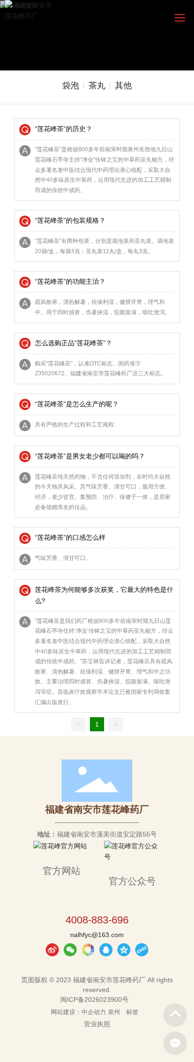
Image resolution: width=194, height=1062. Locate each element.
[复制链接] (141, 949)
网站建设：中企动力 (78, 1011)
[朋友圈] (88, 949)
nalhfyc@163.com (97, 934)
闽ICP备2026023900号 (94, 999)
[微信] (70, 949)
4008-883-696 (97, 920)
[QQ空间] (123, 949)
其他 (123, 85)
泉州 (114, 1011)
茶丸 (97, 85)
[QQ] (106, 949)
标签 (132, 1011)
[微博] (52, 949)
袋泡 (70, 85)
